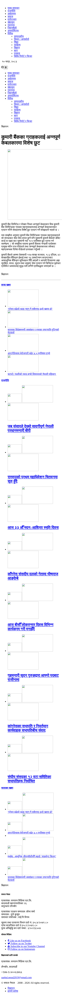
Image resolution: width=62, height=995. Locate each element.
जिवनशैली (12, 27)
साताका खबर (7, 788)
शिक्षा (16, 42)
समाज (10, 16)
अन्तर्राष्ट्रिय (13, 30)
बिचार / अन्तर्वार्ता (21, 39)
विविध (10, 33)
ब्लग (16, 50)
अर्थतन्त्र (12, 13)
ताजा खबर (6, 284)
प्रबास (17, 53)
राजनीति (11, 10)
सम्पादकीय (19, 36)
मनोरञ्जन (12, 19)
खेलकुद (11, 22)
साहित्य (17, 44)
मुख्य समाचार (13, 8)
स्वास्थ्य (11, 25)
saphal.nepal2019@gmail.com (16, 977)
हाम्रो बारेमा (13, 991)
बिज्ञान (17, 47)
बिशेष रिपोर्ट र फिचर (23, 56)
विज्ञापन (11, 988)
